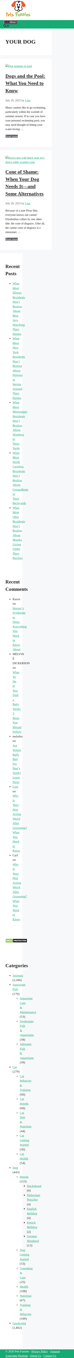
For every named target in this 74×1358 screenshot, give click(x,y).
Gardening (19, 1323)
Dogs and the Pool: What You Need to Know (25, 83)
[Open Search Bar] (6, 26)
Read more (11, 136)
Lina (15, 786)
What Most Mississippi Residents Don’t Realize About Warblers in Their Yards (20, 425)
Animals (18, 975)
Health (24, 1286)
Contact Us (49, 1355)
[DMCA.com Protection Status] (16, 942)
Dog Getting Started (24, 1254)
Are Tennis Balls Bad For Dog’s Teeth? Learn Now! (17, 764)
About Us (35, 1355)
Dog (15, 1167)
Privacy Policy (39, 1351)
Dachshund (34, 1186)
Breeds (24, 1177)
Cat (15, 1067)
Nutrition (25, 1296)
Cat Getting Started (24, 1140)
